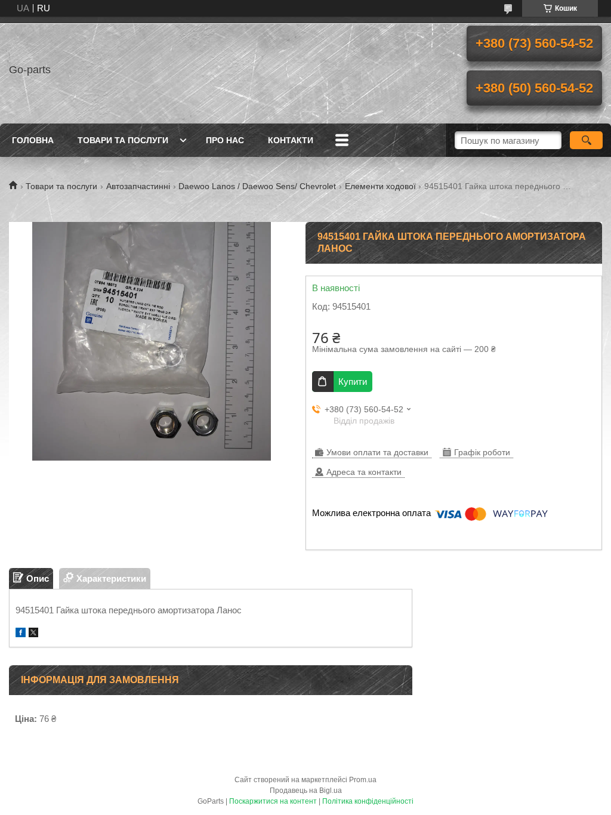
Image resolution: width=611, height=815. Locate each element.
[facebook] (21, 634)
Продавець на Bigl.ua (306, 790)
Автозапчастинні (138, 186)
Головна (33, 140)
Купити (352, 381)
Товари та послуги (123, 140)
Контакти (290, 140)
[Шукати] (586, 140)
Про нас (225, 140)
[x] (33, 634)
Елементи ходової (380, 186)
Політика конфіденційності (367, 801)
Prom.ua (363, 780)
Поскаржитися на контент (273, 801)
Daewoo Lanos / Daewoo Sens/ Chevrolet (257, 186)
